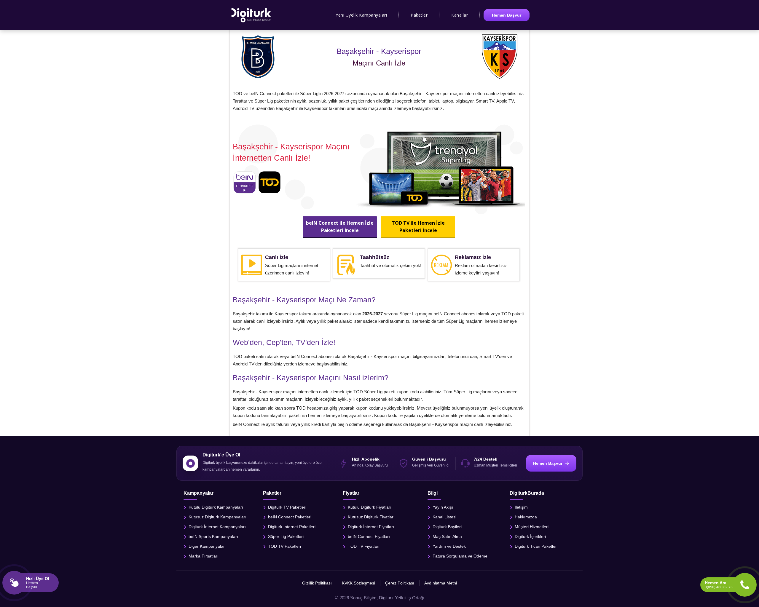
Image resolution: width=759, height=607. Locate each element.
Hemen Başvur (506, 15)
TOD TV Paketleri (284, 546)
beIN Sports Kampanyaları (213, 536)
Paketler (419, 15)
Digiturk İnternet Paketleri (291, 526)
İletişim (521, 507)
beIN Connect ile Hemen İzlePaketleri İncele (340, 227)
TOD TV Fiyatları (364, 546)
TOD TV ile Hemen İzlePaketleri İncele (417, 227)
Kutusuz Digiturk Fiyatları (371, 517)
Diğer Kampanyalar (207, 546)
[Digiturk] (251, 15)
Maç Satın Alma (447, 536)
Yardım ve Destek (449, 546)
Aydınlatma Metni (440, 583)
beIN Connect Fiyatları (369, 536)
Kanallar (459, 15)
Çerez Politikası (399, 583)
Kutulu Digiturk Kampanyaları (216, 507)
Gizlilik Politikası (317, 583)
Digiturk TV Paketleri (287, 507)
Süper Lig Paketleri (286, 536)
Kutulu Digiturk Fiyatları (369, 507)
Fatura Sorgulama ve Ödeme (460, 556)
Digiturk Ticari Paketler (536, 546)
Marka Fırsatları (204, 556)
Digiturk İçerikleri (530, 536)
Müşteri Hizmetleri (531, 526)
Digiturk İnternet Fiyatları (371, 526)
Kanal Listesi (444, 517)
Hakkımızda (526, 517)
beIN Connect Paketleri (289, 517)
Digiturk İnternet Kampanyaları (217, 526)
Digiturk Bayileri (447, 526)
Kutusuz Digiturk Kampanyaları (217, 517)
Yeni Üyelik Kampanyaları (361, 15)
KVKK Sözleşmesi (358, 583)
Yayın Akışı (443, 507)
